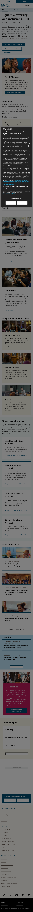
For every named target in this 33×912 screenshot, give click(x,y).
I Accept (22, 203)
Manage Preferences (16, 198)
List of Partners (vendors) (9, 193)
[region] (16, 166)
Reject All (10, 203)
